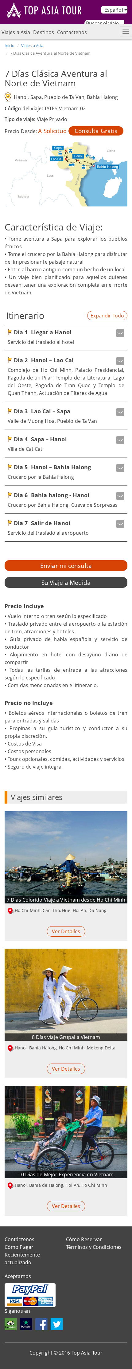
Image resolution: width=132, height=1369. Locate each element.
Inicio (10, 45)
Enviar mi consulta (66, 565)
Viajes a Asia (16, 32)
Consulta (108, 1360)
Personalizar (57, 1360)
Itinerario (25, 315)
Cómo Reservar (84, 1239)
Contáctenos (72, 32)
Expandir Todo (107, 315)
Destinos (43, 32)
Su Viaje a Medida (66, 582)
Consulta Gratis (96, 131)
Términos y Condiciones (94, 1247)
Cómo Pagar (19, 1247)
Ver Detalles (66, 931)
